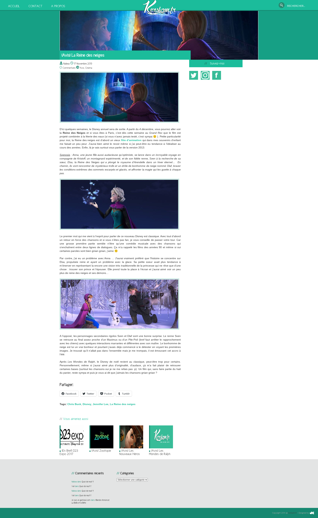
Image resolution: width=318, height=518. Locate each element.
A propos (58, 6)
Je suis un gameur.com (81, 500)
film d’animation (131, 140)
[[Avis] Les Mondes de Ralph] (161, 447)
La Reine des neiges (122, 404)
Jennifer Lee (100, 404)
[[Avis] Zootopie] (101, 447)
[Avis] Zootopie (101, 450)
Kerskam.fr (292, 513)
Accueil (14, 6)
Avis (82, 67)
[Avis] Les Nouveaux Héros (129, 452)
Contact (35, 6)
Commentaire (67, 67)
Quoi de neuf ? (88, 481)
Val (73, 486)
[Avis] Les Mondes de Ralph (159, 452)
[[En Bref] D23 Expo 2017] (72, 447)
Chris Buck (74, 404)
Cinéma (88, 67)
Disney (87, 404)
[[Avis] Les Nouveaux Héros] (131, 447)
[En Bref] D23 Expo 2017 (69, 452)
